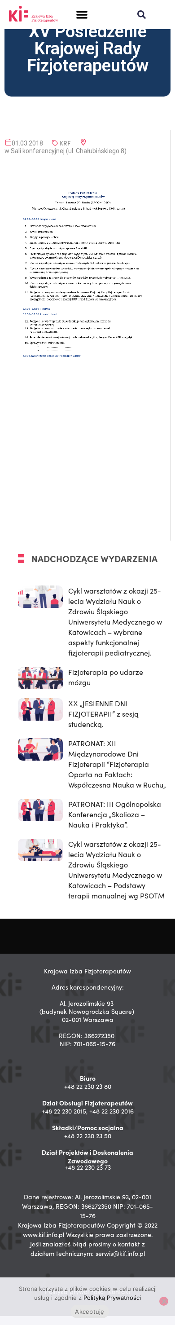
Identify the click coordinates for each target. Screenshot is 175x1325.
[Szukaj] (141, 14)
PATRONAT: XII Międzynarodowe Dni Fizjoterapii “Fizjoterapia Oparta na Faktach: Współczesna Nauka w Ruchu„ (117, 764)
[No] (163, 1301)
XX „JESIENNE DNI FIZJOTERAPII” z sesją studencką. (103, 714)
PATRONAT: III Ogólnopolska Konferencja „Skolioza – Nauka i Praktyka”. (114, 814)
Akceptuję (89, 1311)
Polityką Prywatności (112, 1297)
